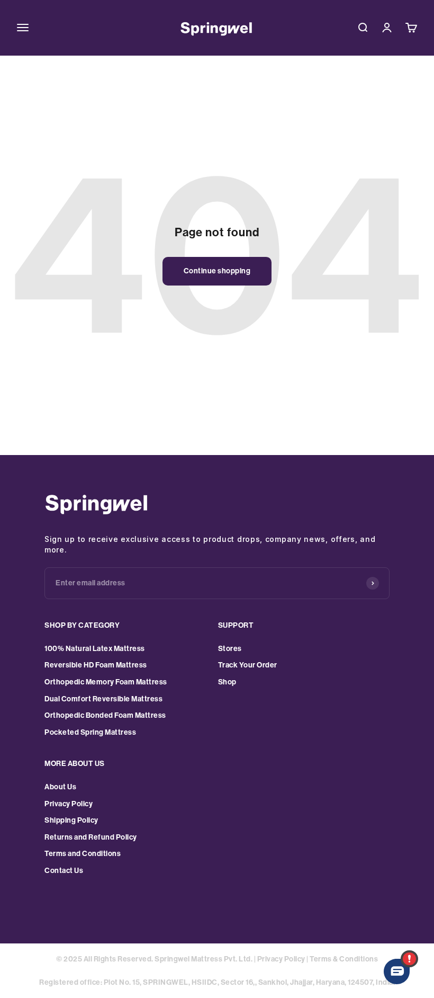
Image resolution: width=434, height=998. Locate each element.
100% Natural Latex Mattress (94, 648)
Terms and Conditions (82, 853)
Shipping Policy (71, 820)
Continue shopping (217, 270)
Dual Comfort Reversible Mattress (103, 698)
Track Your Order (247, 665)
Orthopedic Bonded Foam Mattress (105, 715)
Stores (230, 648)
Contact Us (63, 870)
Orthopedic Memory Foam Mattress (105, 682)
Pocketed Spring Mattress (90, 732)
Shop (227, 682)
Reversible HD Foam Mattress (95, 665)
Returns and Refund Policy (90, 837)
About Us (60, 786)
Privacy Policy (68, 803)
